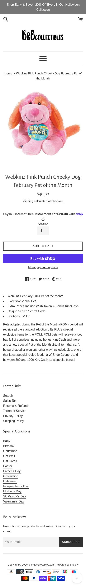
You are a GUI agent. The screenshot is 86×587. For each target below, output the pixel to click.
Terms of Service (14, 410)
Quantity (43, 223)
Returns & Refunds (16, 405)
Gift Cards (10, 461)
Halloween (10, 481)
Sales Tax (9, 400)
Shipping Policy (13, 421)
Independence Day (16, 486)
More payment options (43, 267)
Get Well (9, 456)
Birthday (8, 446)
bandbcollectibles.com (41, 564)
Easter (7, 466)
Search (8, 395)
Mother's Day (12, 491)
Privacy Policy (13, 416)
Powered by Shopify (67, 564)
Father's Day (12, 471)
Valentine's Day (13, 501)
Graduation (10, 476)
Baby (6, 441)
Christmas (10, 451)
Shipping (27, 201)
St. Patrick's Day (14, 496)
